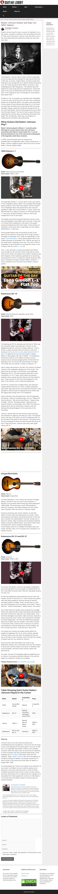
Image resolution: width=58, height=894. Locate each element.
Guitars (14, 7)
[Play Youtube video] (21, 187)
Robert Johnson (17, 756)
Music (5, 11)
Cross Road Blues (11, 238)
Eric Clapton (14, 754)
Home (4, 7)
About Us (17, 11)
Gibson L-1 (16, 246)
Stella (17, 499)
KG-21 (21, 598)
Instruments (38, 7)
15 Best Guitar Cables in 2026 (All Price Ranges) (16, 811)
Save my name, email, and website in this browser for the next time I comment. (22, 853)
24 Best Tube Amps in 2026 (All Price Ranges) (15, 812)
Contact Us (24, 875)
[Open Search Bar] (3, 16)
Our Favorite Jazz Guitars (26, 662)
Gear (25, 7)
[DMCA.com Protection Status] (29, 886)
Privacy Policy (25, 873)
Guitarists (6, 19)
